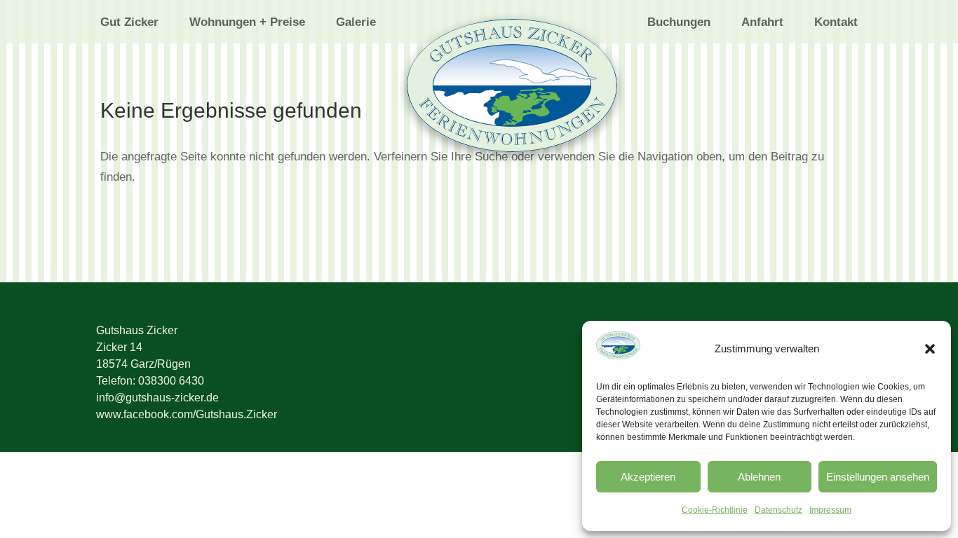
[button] (930, 349)
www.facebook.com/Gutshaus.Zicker (186, 414)
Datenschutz (778, 510)
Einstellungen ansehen (877, 477)
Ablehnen (759, 477)
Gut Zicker (129, 23)
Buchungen (678, 23)
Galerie (356, 23)
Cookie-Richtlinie (715, 510)
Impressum (830, 510)
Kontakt (836, 23)
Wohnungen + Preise (247, 23)
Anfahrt (762, 23)
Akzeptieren (648, 477)
